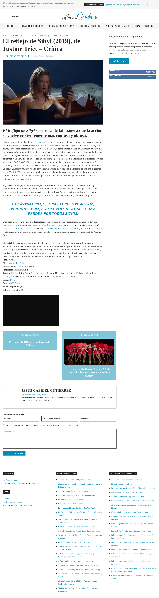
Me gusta (150, 72)
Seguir (151, 77)
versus (76, 495)
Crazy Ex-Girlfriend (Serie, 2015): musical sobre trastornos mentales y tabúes (89, 372)
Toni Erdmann (22, 228)
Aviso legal (8, 498)
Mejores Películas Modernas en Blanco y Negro (130, 512)
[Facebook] (22, 404)
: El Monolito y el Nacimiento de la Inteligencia (77, 555)
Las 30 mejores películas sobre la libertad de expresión (133, 488)
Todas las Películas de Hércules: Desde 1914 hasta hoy (79, 565)
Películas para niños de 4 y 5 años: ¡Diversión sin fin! (132, 549)
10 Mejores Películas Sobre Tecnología (126, 479)
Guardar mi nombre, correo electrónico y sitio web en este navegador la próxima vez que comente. (42, 425)
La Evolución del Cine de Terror (70, 499)
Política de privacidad (12, 502)
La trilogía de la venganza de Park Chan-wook (76, 542)
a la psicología (37, 142)
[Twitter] (26, 404)
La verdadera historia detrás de (77, 508)
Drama (13, 280)
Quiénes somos (10, 480)
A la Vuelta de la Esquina (72, 228)
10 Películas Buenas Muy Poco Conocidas (127, 496)
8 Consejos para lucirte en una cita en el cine (76, 491)
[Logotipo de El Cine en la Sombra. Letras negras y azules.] (80, 16)
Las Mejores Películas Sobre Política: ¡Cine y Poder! (131, 531)
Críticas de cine (18, 36)
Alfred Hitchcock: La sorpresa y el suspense (75, 561)
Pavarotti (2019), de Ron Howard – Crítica (30, 343)
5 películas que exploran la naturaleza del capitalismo (132, 500)
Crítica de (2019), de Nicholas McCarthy (79, 569)
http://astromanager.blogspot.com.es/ (35, 395)
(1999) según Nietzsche (75, 479)
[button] (153, 16)
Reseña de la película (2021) (76, 526)
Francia (11, 260)
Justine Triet (18, 263)
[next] (152, 4)
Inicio (5, 36)
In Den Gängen (51, 228)
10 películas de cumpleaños (122, 484)
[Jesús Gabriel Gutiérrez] (13, 397)
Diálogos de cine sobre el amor (70, 503)
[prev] (148, 4)
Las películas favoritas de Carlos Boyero (127, 492)
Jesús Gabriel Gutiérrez (43, 56)
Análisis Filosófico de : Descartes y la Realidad (79, 531)
